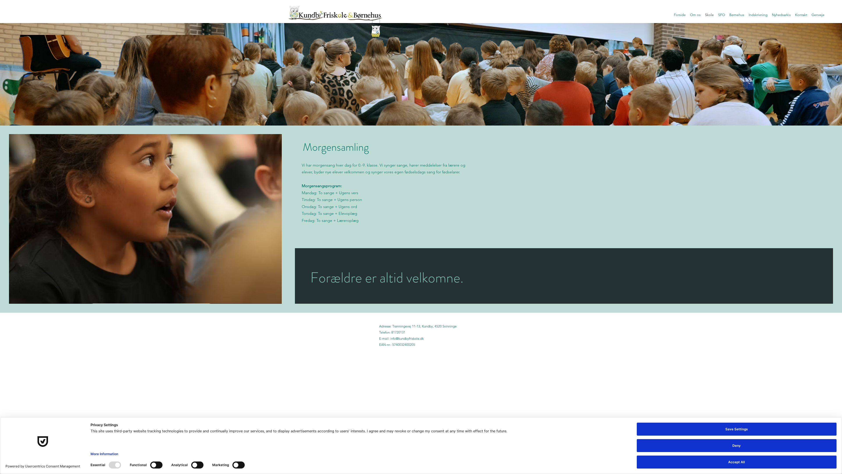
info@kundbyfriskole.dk (407, 338)
